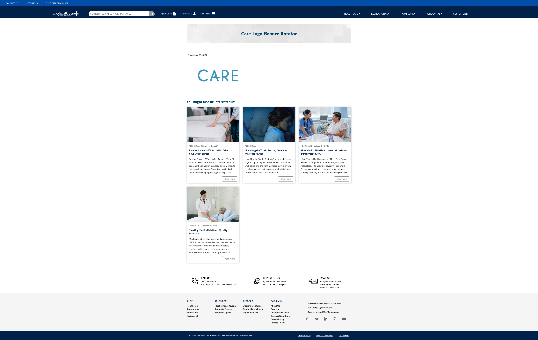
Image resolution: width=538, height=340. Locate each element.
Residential (433, 13)
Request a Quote (223, 312)
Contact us (12, 3)
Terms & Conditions (280, 315)
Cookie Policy (277, 319)
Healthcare (351, 13)
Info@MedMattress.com (328, 312)
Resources (32, 3)
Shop (190, 301)
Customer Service (280, 312)
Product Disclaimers (253, 309)
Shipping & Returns (252, 305)
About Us (275, 305)
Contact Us (344, 335)
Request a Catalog (223, 309)
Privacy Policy (278, 322)
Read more (229, 178)
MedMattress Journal (225, 305)
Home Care (192, 312)
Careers (275, 309)
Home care (407, 13)
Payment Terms (250, 312)
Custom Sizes (461, 13)
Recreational (379, 13)
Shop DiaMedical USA (57, 3)
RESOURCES (221, 301)
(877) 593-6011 (323, 307)
